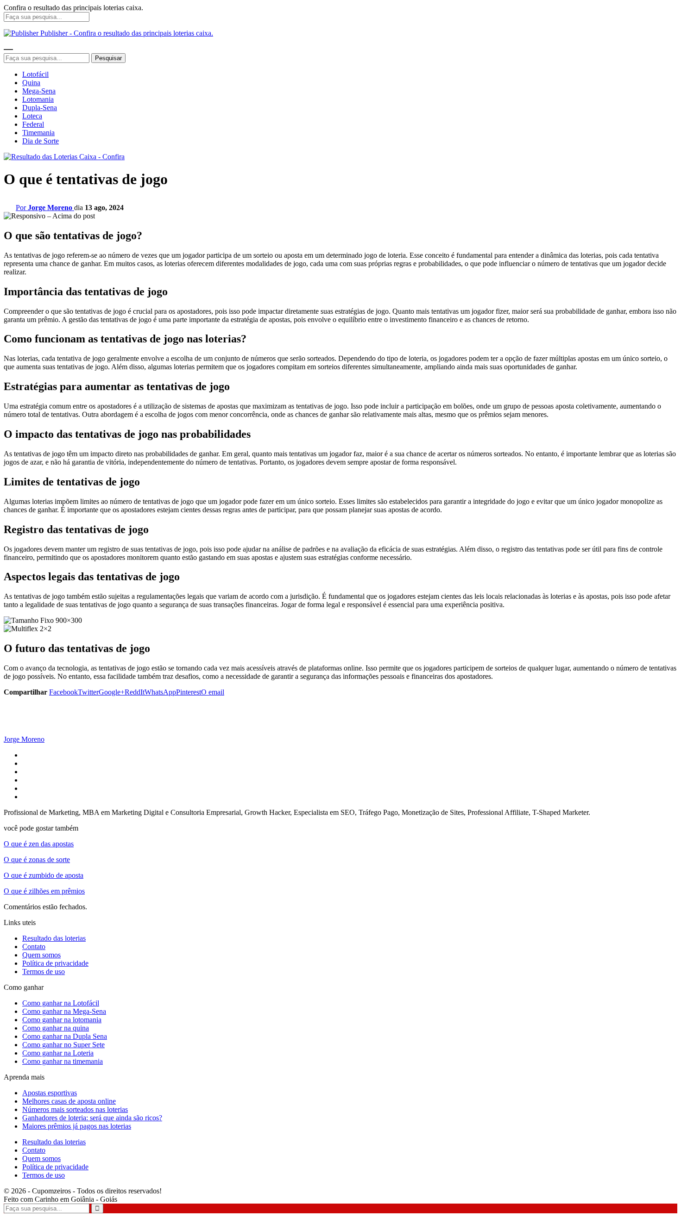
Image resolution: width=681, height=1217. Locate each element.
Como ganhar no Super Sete (63, 1045)
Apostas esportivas (49, 1093)
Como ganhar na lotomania (61, 1020)
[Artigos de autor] (22, 731)
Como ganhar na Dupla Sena (64, 1036)
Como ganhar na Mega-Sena (64, 1011)
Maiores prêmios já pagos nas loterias (76, 1126)
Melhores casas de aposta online (69, 1101)
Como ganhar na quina (55, 1028)
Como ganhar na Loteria (58, 1053)
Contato (33, 946)
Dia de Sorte (40, 141)
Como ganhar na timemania (62, 1061)
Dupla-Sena (39, 108)
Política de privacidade (55, 963)
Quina (31, 83)
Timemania (38, 133)
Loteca (32, 116)
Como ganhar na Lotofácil (60, 1003)
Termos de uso (43, 971)
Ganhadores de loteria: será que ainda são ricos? (92, 1118)
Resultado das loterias (54, 938)
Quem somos (41, 955)
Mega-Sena (39, 91)
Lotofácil (35, 74)
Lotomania (38, 99)
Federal (33, 124)
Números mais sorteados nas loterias (75, 1109)
